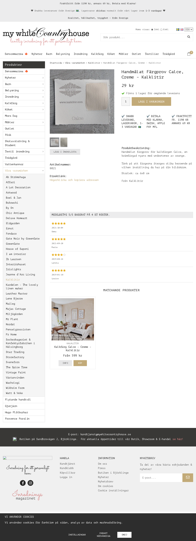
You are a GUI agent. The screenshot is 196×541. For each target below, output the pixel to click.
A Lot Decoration (18, 187)
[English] (182, 29)
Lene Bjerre (14, 298)
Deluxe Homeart (16, 218)
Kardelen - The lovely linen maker (22, 286)
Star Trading (15, 352)
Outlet (136, 54)
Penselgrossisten (18, 329)
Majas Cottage (16, 308)
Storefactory (15, 357)
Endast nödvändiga (103, 534)
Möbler (123, 54)
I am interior (16, 254)
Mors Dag (11, 115)
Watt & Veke (14, 393)
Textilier (152, 54)
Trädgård (169, 54)
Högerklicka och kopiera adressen (74, 180)
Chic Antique (15, 213)
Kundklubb (67, 468)
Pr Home (11, 334)
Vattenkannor (14, 164)
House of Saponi (17, 248)
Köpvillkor (67, 472)
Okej (124, 534)
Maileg (10, 303)
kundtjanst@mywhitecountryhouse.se (105, 434)
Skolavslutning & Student (17, 143)
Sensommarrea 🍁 (16, 54)
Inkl (156, 29)
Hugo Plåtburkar (16, 412)
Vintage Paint (16, 372)
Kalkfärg (97, 54)
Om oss (102, 463)
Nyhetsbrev (105, 481)
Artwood (11, 192)
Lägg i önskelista (65, 151)
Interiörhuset (16, 264)
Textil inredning (17, 151)
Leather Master (16, 293)
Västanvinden (15, 377)
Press (102, 468)
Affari (10, 182)
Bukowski (12, 202)
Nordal (10, 324)
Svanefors (13, 362)
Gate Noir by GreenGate (23, 238)
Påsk (8, 134)
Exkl (166, 29)
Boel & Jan (13, 197)
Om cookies (105, 486)
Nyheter (37, 54)
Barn (49, 54)
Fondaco (11, 233)
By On (10, 207)
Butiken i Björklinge (113, 472)
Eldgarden (13, 223)
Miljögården (14, 314)
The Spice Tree (16, 367)
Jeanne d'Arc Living (20, 274)
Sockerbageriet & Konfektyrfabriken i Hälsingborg (20, 343)
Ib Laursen (13, 259)
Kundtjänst (67, 463)
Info (65, 363)
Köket (111, 54)
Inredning (80, 54)
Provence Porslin (17, 418)
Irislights (13, 269)
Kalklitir (13, 279)
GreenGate (13, 243)
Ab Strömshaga (16, 177)
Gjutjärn (11, 406)
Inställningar (77, 534)
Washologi (13, 382)
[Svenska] (178, 29)
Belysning (63, 54)
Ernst (10, 228)
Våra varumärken (16, 170)
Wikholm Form (15, 388)
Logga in (66, 477)
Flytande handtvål (18, 399)
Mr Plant (12, 319)
